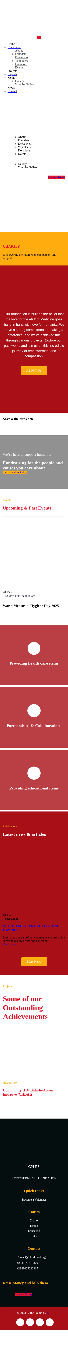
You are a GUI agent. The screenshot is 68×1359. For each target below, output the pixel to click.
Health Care (10, 1082)
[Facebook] (30, 1322)
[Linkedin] (50, 1322)
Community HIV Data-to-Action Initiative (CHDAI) (28, 1092)
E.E (49, 1312)
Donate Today (56, 177)
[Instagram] (40, 1322)
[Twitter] (20, 1322)
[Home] (31, 123)
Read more (9, 944)
